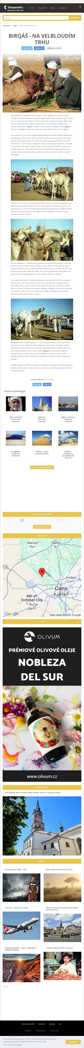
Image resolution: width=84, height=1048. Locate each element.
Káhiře (32, 342)
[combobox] (36, 18)
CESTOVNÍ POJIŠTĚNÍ (28, 1024)
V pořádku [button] (73, 1042)
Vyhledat (75, 18)
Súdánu (22, 129)
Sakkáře (53, 291)
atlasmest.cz (28, 1030)
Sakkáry (43, 288)
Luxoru (64, 356)
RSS (60, 1024)
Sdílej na (36, 384)
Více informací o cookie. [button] (13, 1044)
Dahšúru (52, 288)
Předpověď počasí (41, 527)
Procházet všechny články (42, 467)
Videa (53, 8)
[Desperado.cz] (14, 7)
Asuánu (55, 126)
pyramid (60, 368)
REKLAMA (52, 1024)
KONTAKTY (41, 1024)
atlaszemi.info (54, 1030)
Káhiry (61, 124)
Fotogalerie (42, 8)
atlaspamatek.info (41, 1030)
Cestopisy (62, 8)
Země (32, 8)
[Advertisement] (42, 492)
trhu (51, 365)
